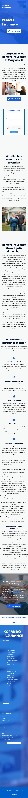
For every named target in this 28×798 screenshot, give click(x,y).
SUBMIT (14, 132)
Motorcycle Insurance (12, 660)
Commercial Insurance (12, 648)
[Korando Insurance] (6, 7)
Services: (5, 641)
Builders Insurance (11, 686)
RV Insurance (10, 662)
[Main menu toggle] (24, 6)
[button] (22, 2)
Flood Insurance (11, 677)
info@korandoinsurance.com (16, 593)
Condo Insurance (11, 688)
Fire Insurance (10, 654)
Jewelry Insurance (11, 671)
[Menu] (14, 622)
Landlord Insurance (12, 669)
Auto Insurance (11, 650)
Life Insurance (10, 646)
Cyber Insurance (11, 684)
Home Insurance (11, 652)
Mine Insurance (11, 681)
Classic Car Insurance (12, 667)
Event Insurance (11, 673)
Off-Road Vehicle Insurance (14, 665)
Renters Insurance (11, 656)
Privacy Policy (14, 794)
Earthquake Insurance (12, 679)
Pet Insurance (10, 675)
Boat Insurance (11, 658)
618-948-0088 (17, 591)
